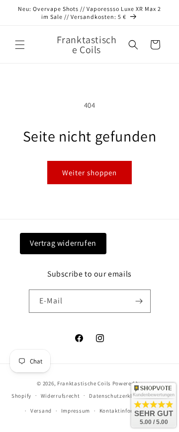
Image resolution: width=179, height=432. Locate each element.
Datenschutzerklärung (118, 395)
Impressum (75, 410)
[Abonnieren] (139, 301)
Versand (41, 410)
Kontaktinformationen (128, 410)
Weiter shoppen (89, 172)
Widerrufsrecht (60, 395)
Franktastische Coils (84, 383)
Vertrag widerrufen (63, 243)
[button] (20, 45)
